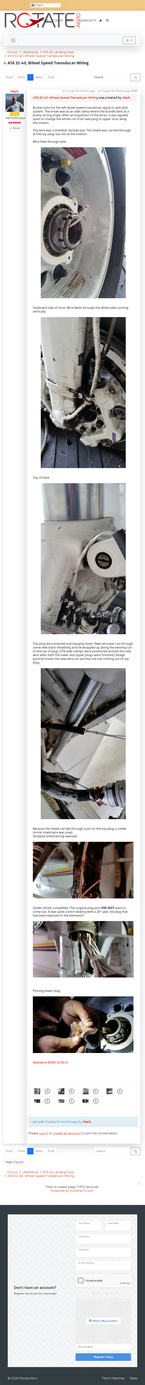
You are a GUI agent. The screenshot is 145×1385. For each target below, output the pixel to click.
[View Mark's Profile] (14, 102)
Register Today (103, 1356)
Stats (133, 1378)
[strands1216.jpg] (83, 870)
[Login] (101, 20)
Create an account (67, 1133)
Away (15, 114)
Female (113, 1293)
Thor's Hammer (113, 1378)
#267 (134, 91)
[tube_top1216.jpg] (83, 558)
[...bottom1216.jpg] (83, 392)
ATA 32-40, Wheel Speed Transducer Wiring (65, 97)
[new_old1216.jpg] (83, 743)
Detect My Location (105, 1320)
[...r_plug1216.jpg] (83, 1024)
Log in (43, 1133)
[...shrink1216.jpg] (83, 949)
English (38, 5)
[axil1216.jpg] (83, 222)
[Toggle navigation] (13, 40)
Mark (15, 91)
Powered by (60, 1190)
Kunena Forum (81, 1190)
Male (99, 1293)
